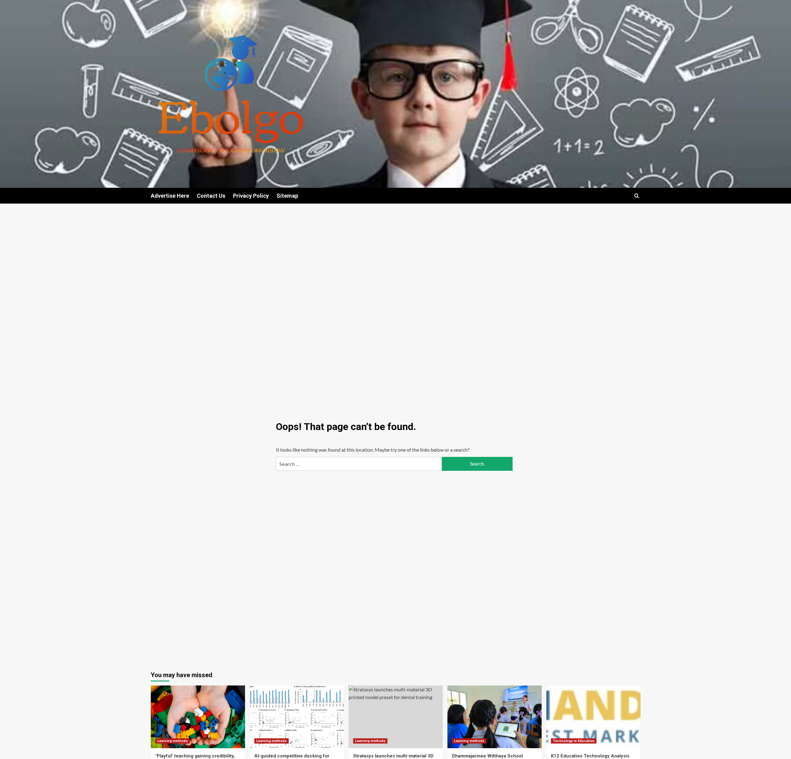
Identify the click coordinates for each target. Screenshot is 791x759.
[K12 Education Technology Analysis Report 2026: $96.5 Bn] (593, 716)
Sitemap (287, 195)
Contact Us (211, 195)
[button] (637, 195)
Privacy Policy (251, 195)
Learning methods (172, 741)
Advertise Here (170, 195)
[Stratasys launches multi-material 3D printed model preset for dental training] (396, 716)
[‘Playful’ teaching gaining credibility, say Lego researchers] (198, 716)
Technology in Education (573, 741)
